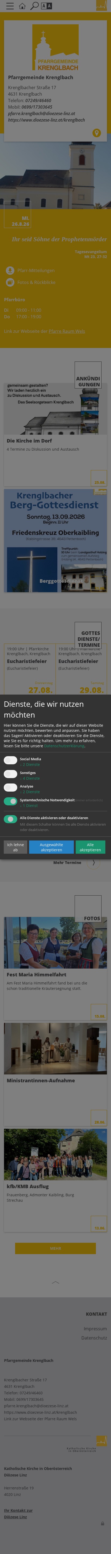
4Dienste (30, 778)
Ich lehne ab (15, 847)
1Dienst (29, 805)
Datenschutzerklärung (64, 745)
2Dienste (30, 764)
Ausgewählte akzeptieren (51, 847)
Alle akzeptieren (90, 847)
